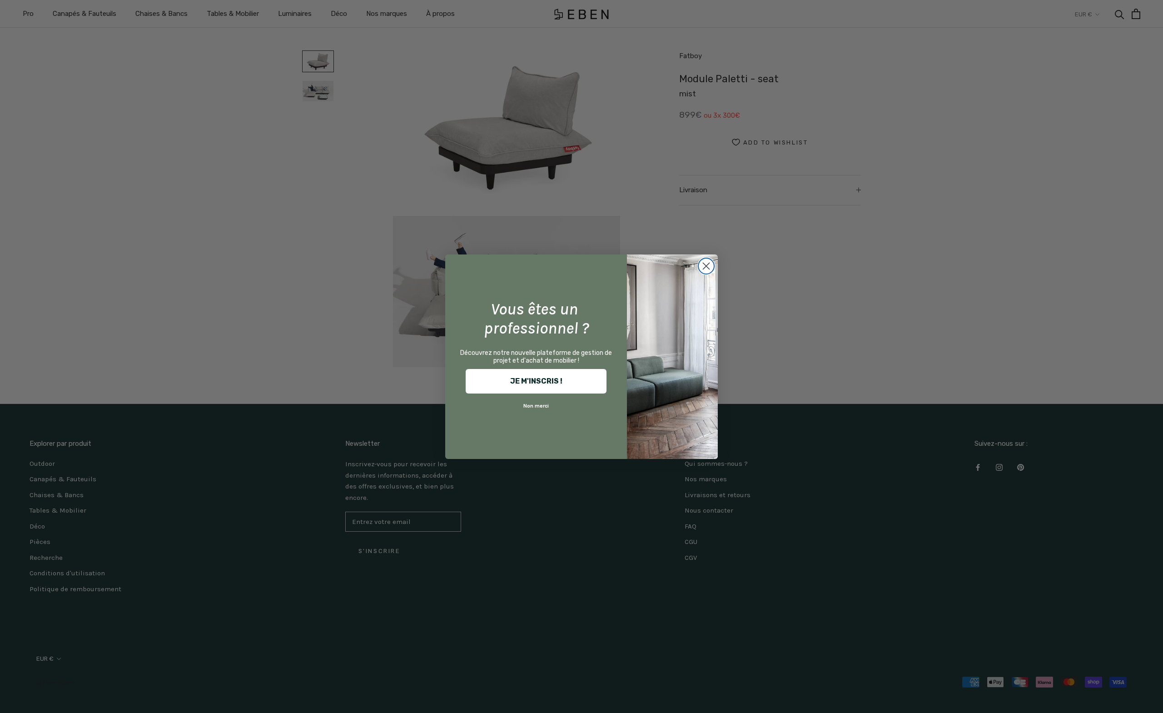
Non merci (536, 406)
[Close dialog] (706, 266)
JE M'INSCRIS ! (536, 381)
